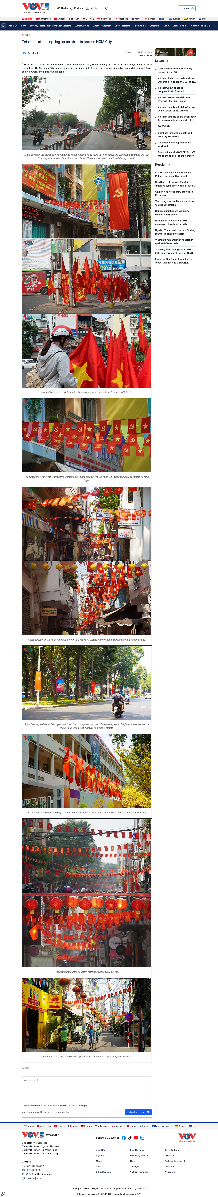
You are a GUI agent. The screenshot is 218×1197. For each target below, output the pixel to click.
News (23, 26)
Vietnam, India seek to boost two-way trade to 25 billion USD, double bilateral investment (177, 80)
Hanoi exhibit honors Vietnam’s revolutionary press (172, 213)
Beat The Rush (137, 1150)
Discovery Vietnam (102, 26)
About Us (13, 26)
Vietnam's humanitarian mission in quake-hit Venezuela (174, 241)
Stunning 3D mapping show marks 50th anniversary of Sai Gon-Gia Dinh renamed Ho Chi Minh (175, 251)
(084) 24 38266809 (35, 1166)
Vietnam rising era (139, 1172)
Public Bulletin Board (174, 1161)
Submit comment (136, 1112)
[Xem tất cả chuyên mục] (215, 26)
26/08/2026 (164, 126)
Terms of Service (77, 1106)
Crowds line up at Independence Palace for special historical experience (173, 174)
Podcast (78, 8)
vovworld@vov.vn (34, 1178)
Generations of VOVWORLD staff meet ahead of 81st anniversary (176, 154)
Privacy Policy (62, 1106)
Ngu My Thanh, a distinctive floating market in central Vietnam (175, 232)
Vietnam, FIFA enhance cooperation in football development (171, 89)
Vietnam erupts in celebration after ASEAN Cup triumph (174, 99)
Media (94, 8)
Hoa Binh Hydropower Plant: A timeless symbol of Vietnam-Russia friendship (175, 184)
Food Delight (140, 26)
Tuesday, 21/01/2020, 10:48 (139, 52)
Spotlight (134, 1166)
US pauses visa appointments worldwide (174, 144)
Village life (169, 1172)
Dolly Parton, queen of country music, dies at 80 (175, 70)
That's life (169, 1166)
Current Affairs (82, 26)
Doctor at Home (122, 26)
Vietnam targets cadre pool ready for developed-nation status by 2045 (177, 118)
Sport (166, 26)
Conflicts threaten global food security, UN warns (175, 135)
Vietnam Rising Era (200, 26)
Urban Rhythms (180, 26)
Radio (64, 8)
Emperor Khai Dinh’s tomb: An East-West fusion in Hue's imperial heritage (174, 261)
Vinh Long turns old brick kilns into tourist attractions (174, 203)
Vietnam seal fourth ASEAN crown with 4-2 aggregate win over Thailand (177, 109)
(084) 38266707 (33, 1170)
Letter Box (155, 26)
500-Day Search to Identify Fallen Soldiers (50, 26)
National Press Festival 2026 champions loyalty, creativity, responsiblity (171, 222)
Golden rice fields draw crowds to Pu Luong (174, 193)
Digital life (101, 1155)
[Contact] (3, 1193)
